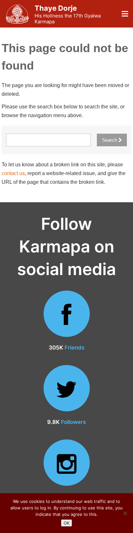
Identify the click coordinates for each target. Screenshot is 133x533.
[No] (125, 513)
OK (66, 523)
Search (110, 140)
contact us (13, 173)
